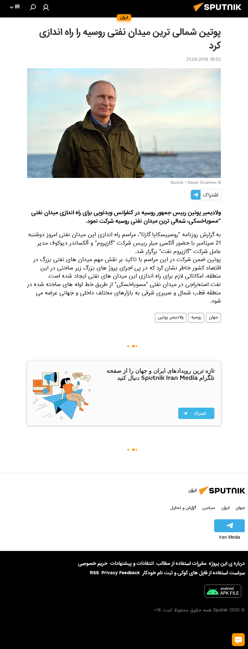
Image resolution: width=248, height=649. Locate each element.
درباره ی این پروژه (227, 563)
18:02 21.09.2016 (203, 60)
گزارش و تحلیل (183, 508)
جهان (213, 318)
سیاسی (208, 508)
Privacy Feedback (120, 573)
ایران (225, 508)
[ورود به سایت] (45, 7)
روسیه (196, 318)
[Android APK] (223, 592)
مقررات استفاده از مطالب (181, 563)
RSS (94, 573)
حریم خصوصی (93, 563)
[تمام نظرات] (238, 639)
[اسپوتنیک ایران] (219, 13)
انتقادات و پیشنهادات (132, 564)
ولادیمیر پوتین (170, 318)
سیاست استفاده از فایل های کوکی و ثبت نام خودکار (193, 573)
